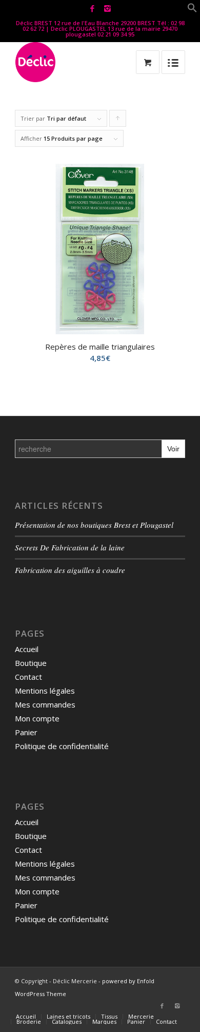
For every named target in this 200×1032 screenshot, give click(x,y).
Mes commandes (45, 704)
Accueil (26, 649)
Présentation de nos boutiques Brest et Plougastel (94, 525)
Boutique (31, 663)
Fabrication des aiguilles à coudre (70, 570)
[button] (192, 10)
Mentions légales (45, 690)
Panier (26, 732)
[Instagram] (107, 8)
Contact (28, 677)
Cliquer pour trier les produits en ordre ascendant (118, 120)
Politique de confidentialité (62, 746)
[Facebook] (92, 8)
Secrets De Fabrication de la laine (70, 547)
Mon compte (37, 718)
